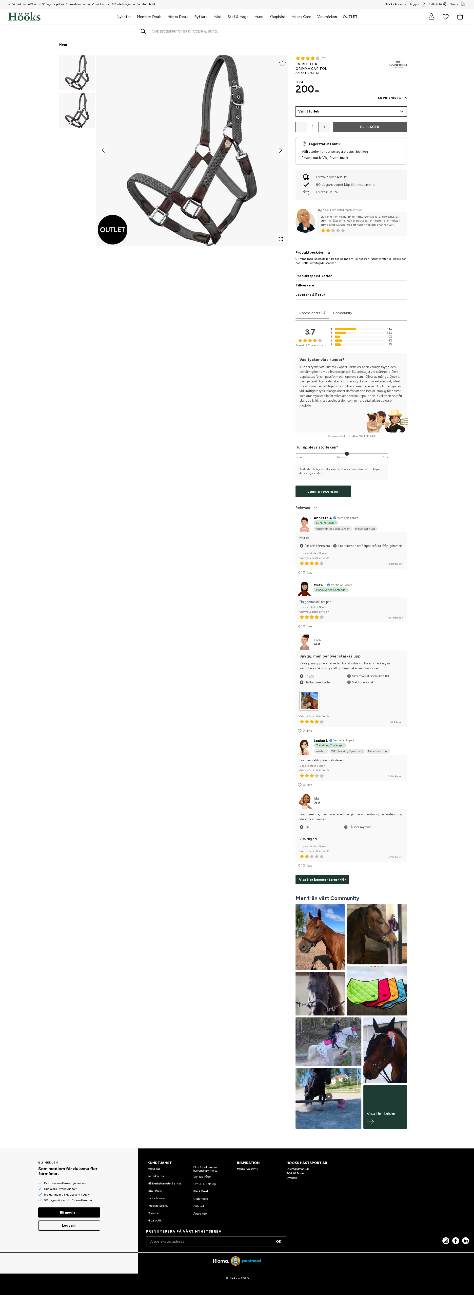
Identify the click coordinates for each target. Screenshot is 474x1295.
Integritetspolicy (158, 1205)
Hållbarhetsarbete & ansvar (165, 1183)
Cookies (153, 1213)
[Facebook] (455, 1240)
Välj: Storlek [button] (308, 111)
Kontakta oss (156, 1176)
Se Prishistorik (392, 97)
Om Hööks (154, 1191)
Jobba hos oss (156, 1198)
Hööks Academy (247, 1168)
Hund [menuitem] (259, 17)
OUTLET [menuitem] (350, 17)
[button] (77, 72)
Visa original (308, 839)
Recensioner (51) (312, 313)
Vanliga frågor (202, 1176)
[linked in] (465, 1240)
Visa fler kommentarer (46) (322, 880)
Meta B (320, 585)
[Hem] (61, 16)
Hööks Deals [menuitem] (177, 17)
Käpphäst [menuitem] (277, 17)
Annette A (323, 518)
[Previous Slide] (103, 150)
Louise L (321, 741)
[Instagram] (445, 1240)
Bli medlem (69, 1212)
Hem (63, 44)
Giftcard (198, 1206)
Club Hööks (200, 1199)
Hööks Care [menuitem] (301, 17)
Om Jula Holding (204, 1184)
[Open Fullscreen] (281, 239)
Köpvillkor (154, 1168)
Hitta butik (435, 4)
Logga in (415, 4)
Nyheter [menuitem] (124, 17)
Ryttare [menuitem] (201, 17)
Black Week (201, 1191)
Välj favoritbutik (335, 158)
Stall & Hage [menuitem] (238, 17)
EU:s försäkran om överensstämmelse (205, 1168)
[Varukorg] (460, 16)
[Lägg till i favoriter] (282, 63)
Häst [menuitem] (218, 17)
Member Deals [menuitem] (149, 17)
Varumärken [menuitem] (327, 17)
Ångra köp (200, 1213)
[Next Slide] (281, 150)
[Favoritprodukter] (445, 16)
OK (278, 1241)
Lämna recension (323, 491)
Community (342, 313)
